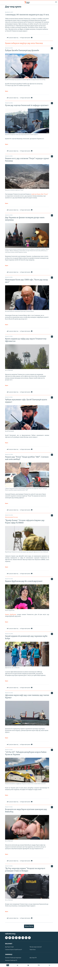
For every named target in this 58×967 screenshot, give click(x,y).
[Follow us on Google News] (6, 937)
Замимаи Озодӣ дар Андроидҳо (13, 957)
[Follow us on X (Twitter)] (19, 937)
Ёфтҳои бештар (29, 926)
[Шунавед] (17, 965)
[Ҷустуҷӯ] (49, 965)
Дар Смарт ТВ (33, 957)
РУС (39, 965)
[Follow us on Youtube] (13, 937)
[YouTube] (28, 965)
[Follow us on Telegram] (22, 937)
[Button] (12, 38)
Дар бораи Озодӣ (9, 947)
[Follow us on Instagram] (16, 937)
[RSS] (26, 937)
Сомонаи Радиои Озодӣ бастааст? (13, 949)
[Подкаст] (29, 937)
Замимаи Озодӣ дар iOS (11, 960)
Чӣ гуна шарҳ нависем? (36, 947)
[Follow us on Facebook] (9, 937)
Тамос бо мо (33, 949)
